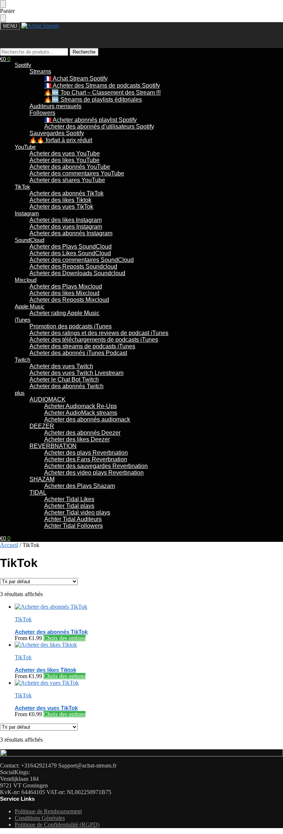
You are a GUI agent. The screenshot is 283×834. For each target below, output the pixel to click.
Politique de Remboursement (48, 811)
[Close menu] (3, 4)
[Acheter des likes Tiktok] (149, 645)
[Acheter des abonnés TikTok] (149, 607)
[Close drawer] (3, 18)
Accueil (9, 545)
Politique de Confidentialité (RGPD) (57, 824)
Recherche (84, 52)
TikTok (23, 619)
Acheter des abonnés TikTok (51, 632)
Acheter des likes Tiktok (45, 670)
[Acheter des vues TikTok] (149, 683)
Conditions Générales (40, 818)
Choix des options (64, 638)
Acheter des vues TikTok (46, 708)
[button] (5, 59)
